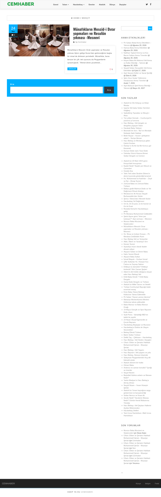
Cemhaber (82, 42)
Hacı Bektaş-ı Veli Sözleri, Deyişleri (137, 340)
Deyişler (122, 5)
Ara (12, 84)
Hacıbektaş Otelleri (131, 411)
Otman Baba (129, 365)
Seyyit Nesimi (129, 373)
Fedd (157, 484)
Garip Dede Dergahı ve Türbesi (136, 282)
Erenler (92, 5)
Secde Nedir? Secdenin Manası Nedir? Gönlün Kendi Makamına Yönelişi (136, 400)
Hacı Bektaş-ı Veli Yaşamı (134, 350)
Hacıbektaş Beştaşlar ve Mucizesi (137, 325)
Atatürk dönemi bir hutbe (133, 363)
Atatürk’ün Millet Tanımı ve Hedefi (137, 284)
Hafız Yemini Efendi (131, 254)
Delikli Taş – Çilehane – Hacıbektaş (138, 337)
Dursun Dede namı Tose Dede (136, 151)
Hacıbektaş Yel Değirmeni (134, 201)
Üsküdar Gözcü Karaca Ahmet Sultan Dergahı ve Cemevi (136, 155)
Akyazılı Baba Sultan (132, 257)
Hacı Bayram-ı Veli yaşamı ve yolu (137, 353)
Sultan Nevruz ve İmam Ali (134, 395)
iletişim (148, 484)
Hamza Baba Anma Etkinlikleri (135, 48)
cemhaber (87, 492)
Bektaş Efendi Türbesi (132, 332)
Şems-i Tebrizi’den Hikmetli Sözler (137, 199)
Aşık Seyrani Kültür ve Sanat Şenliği (138, 73)
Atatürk (102, 5)
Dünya (112, 5)
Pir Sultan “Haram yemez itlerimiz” (137, 297)
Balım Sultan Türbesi (132, 335)
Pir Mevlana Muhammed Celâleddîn (138, 214)
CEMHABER (8, 483)
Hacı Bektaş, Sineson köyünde (136, 355)
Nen (134, 448)
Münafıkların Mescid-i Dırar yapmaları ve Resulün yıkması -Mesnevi (94, 33)
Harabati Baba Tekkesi (133, 128)
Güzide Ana (128, 171)
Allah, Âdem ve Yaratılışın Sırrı (136, 242)
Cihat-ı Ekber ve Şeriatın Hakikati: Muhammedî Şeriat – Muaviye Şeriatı (137, 344)
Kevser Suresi (129, 244)
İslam (65, 5)
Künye (138, 484)
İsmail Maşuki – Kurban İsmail (135, 259)
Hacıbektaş (78, 5)
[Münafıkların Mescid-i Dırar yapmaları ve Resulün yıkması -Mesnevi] (39, 40)
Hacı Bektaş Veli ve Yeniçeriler (136, 239)
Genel (55, 5)
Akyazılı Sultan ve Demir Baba (136, 252)
